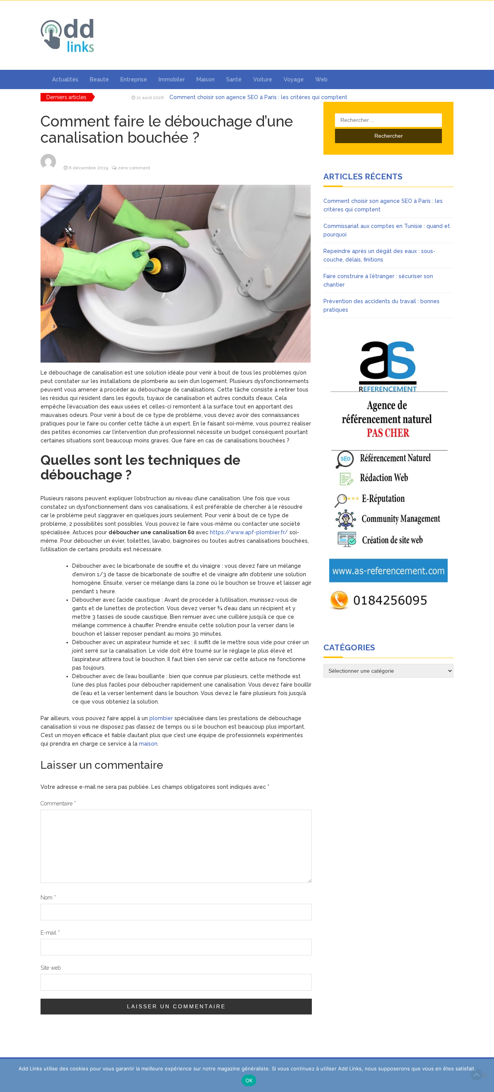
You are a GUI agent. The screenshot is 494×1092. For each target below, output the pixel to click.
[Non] (484, 1075)
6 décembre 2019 (88, 167)
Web (321, 79)
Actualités (65, 79)
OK (249, 1080)
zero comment (134, 167)
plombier (161, 718)
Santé (234, 79)
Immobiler (172, 79)
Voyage (294, 79)
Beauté (99, 79)
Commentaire (58, 803)
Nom (48, 898)
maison (148, 744)
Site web (51, 968)
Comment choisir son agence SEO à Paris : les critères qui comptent (258, 97)
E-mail (50, 933)
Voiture (262, 79)
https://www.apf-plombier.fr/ (249, 532)
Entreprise (133, 79)
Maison (205, 79)
